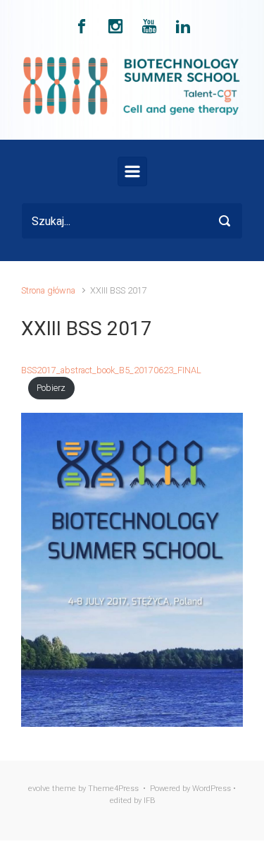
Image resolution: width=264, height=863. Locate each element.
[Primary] (132, 171)
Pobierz (51, 387)
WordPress (211, 788)
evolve (39, 788)
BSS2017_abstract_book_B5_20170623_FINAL (111, 370)
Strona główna (48, 290)
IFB (149, 800)
